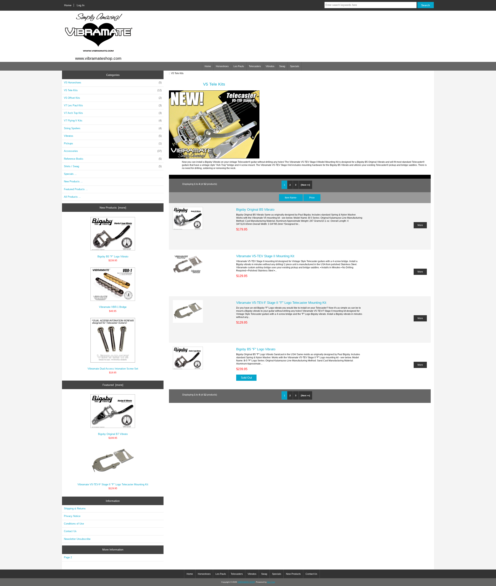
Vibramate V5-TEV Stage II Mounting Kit (265, 256)
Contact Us (70, 531)
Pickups (113, 143)
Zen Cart (271, 582)
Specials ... (70, 173)
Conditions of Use (74, 523)
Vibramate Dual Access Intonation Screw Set (113, 368)
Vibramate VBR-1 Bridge (113, 307)
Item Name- (291, 197)
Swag (282, 66)
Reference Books (113, 158)
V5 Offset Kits (113, 97)
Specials (294, 66)
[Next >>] (305, 185)
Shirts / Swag (113, 166)
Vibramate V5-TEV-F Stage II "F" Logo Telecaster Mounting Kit (113, 484)
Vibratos (270, 66)
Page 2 (68, 557)
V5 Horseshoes (113, 82)
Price (312, 197)
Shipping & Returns (75, 508)
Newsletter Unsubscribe (77, 539)
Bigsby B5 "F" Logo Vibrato (112, 256)
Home (67, 5)
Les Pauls (238, 66)
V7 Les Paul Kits (113, 105)
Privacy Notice (72, 516)
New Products (293, 574)
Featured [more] (112, 384)
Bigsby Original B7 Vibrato (113, 434)
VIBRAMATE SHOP (246, 582)
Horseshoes (222, 66)
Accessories (113, 151)
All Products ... (72, 196)
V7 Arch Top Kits (113, 113)
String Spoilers (113, 128)
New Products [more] (113, 207)
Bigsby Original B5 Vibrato (255, 209)
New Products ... (73, 181)
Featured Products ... (76, 189)
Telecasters (255, 66)
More (420, 225)
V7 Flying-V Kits (113, 120)
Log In (80, 5)
